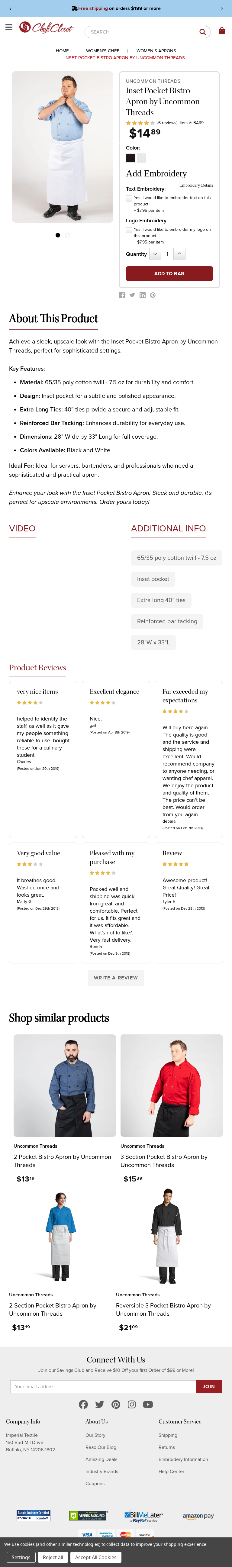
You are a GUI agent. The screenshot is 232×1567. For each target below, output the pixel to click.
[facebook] (83, 1405)
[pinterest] (115, 1405)
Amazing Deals (101, 1459)
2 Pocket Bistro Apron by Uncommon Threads (62, 1161)
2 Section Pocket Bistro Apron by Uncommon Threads (52, 1309)
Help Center (171, 1472)
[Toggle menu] (9, 27)
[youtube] (148, 1405)
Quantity (136, 254)
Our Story (95, 1435)
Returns (167, 1447)
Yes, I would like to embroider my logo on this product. (172, 236)
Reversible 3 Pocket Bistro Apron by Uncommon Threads (163, 1309)
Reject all (53, 1557)
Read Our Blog (100, 1447)
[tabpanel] (62, 147)
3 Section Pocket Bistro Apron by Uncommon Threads (164, 1161)
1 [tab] (58, 235)
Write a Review (116, 978)
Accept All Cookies (96, 1557)
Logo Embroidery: (147, 220)
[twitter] (99, 1405)
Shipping (168, 1435)
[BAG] (222, 31)
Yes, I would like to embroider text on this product (172, 204)
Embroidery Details (196, 185)
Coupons (95, 1484)
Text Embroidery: (146, 188)
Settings (21, 1557)
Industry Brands (101, 1472)
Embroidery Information (183, 1459)
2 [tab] (67, 235)
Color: (133, 147)
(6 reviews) (167, 122)
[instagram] (132, 1405)
